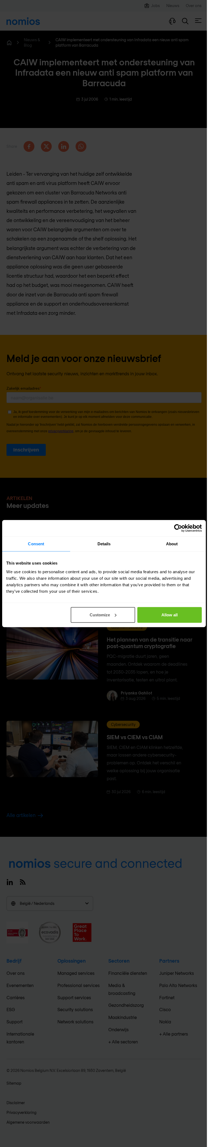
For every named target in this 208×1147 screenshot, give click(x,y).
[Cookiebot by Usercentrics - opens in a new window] (178, 528)
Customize (100, 614)
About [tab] (172, 544)
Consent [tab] (36, 544)
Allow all (169, 614)
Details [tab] (104, 544)
